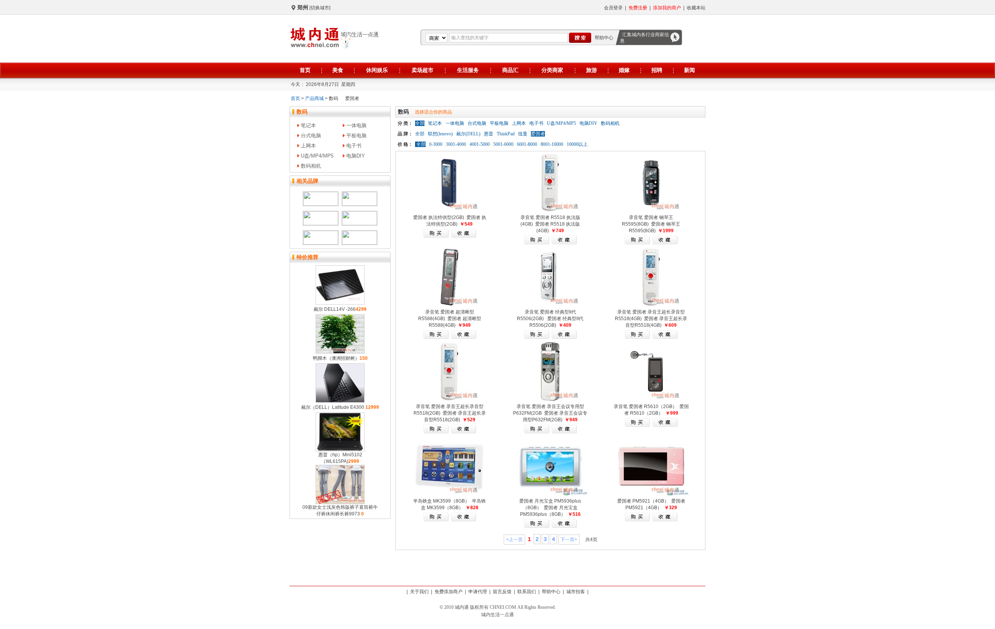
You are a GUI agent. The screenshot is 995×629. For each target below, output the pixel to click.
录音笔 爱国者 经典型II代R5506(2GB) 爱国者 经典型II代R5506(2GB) (550, 318)
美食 (337, 70)
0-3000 (435, 144)
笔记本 (308, 125)
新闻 (689, 70)
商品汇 (510, 70)
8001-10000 (551, 144)
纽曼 (522, 134)
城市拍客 (575, 591)
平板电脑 (356, 135)
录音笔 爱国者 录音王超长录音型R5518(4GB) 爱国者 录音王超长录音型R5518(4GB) (651, 318)
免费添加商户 (449, 591)
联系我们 (526, 591)
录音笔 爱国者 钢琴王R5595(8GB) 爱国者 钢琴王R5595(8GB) (651, 224)
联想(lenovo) (440, 134)
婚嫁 (624, 70)
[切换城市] (319, 8)
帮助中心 (604, 37)
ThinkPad (506, 134)
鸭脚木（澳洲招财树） (336, 358)
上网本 (308, 146)
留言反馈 (502, 591)
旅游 (591, 70)
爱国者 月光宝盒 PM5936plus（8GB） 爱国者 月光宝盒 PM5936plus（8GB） (550, 507)
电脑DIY (355, 156)
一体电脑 (356, 125)
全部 (419, 134)
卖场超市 (422, 70)
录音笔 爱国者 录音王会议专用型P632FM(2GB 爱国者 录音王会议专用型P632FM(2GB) (550, 413)
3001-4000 (455, 144)
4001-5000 (479, 144)
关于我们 (419, 591)
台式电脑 (311, 135)
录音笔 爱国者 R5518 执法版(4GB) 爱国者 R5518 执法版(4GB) (550, 224)
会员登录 (613, 8)
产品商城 (314, 98)
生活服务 (468, 70)
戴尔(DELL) (468, 134)
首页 (305, 70)
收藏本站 (696, 8)
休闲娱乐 (377, 70)
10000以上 (577, 144)
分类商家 (552, 70)
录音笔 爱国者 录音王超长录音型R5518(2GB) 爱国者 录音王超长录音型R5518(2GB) (450, 413)
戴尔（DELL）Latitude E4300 (333, 407)
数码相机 (311, 166)
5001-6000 (502, 144)
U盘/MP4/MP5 (317, 156)
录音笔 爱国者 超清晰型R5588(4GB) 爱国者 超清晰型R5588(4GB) (449, 318)
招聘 (656, 70)
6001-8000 (526, 144)
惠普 (488, 134)
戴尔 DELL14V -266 (335, 309)
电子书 (353, 146)
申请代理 (477, 591)
